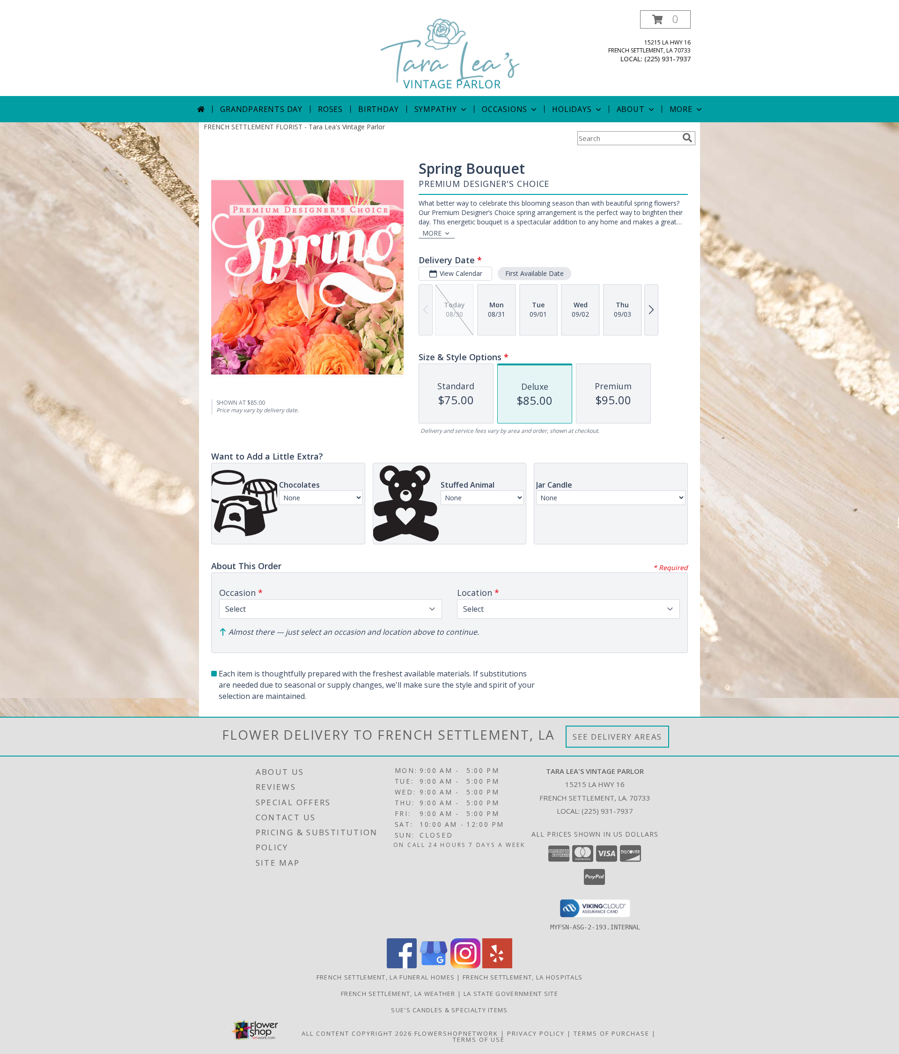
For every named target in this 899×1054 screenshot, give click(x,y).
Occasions (504, 109)
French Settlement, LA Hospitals (522, 977)
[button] (665, 19)
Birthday (378, 109)
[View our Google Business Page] (434, 965)
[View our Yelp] (497, 965)
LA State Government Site (511, 993)
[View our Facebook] (402, 965)
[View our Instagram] (465, 965)
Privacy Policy (536, 1033)
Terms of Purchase (611, 1033)
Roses (330, 109)
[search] (687, 138)
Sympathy (435, 109)
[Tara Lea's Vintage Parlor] (450, 53)
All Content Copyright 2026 (357, 1033)
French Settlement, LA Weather (398, 993)
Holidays (571, 109)
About (631, 109)
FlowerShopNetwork (456, 1033)
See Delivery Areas (617, 736)
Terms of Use (479, 1039)
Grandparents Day (261, 109)
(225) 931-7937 (667, 58)
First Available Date (534, 273)
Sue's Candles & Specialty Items (449, 1010)
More (681, 109)
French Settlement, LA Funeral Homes (386, 977)
